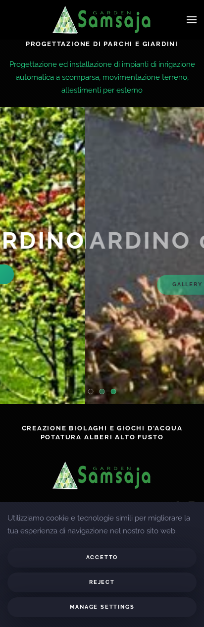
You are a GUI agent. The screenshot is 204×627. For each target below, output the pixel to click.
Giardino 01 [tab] (93, 392)
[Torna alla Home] (102, 20)
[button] (192, 20)
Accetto (102, 557)
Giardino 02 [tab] (104, 392)
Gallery (102, 274)
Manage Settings (102, 607)
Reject (102, 582)
